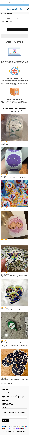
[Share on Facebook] (11, 18)
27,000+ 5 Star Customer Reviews (14, 108)
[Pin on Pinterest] (15, 18)
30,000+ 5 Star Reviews (12, 5)
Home (2, 13)
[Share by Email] (21, 18)
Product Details (5, 36)
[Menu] (1, 9)
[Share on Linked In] (17, 18)
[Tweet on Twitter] (13, 18)
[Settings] (24, 9)
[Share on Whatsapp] (19, 18)
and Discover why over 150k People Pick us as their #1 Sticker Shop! (15, 110)
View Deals (24, 1)
